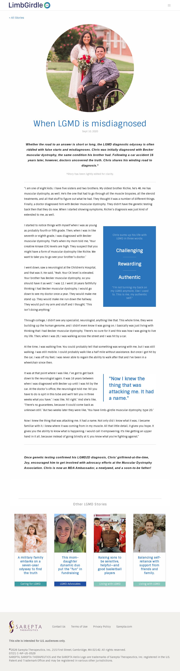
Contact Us (58, 626)
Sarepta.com (124, 626)
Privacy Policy (102, 626)
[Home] (29, 8)
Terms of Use (79, 626)
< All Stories (16, 17)
